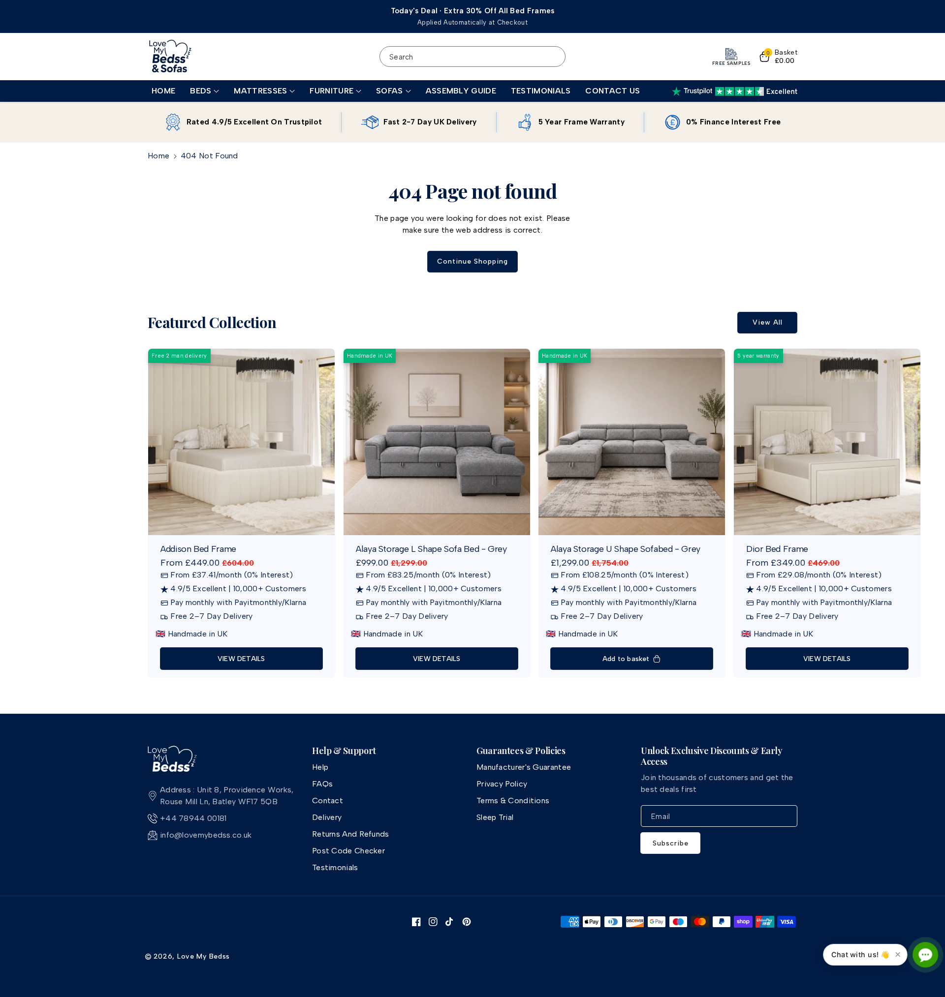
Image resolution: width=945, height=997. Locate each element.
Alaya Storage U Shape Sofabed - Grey (625, 549)
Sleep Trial (494, 817)
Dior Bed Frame (777, 549)
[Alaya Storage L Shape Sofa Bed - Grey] (437, 442)
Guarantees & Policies (520, 751)
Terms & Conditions (512, 800)
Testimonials (335, 867)
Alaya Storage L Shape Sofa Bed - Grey (431, 549)
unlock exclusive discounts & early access (712, 756)
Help (320, 767)
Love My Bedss (203, 956)
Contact (327, 800)
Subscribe (671, 843)
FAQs (322, 783)
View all (768, 322)
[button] (204, 91)
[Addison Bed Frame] (241, 442)
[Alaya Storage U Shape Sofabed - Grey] (631, 442)
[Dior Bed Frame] (827, 442)
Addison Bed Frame (198, 549)
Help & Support (344, 751)
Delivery (327, 817)
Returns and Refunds (350, 834)
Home (158, 155)
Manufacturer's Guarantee (523, 767)
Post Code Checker (348, 850)
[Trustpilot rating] (734, 91)
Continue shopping (472, 261)
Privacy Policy (501, 783)
